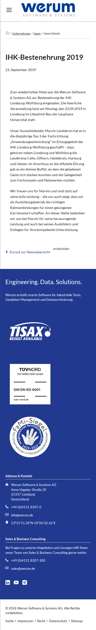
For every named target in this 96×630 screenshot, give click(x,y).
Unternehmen (21, 33)
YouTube (17, 582)
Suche (9, 621)
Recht (41, 621)
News (37, 33)
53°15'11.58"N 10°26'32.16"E (33, 523)
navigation (9, 10)
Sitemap (76, 621)
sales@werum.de (23, 568)
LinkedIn (56, 256)
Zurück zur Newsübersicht (29, 252)
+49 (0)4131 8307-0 (26, 507)
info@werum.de (22, 515)
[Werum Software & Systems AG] (7, 33)
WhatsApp (86, 256)
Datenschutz (58, 621)
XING (26, 582)
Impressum (25, 621)
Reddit (76, 256)
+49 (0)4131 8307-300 (28, 560)
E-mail (66, 256)
